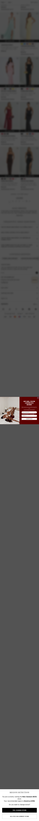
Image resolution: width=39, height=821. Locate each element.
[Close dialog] (38, 398)
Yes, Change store (19, 810)
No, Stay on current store (19, 816)
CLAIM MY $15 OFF (29, 418)
